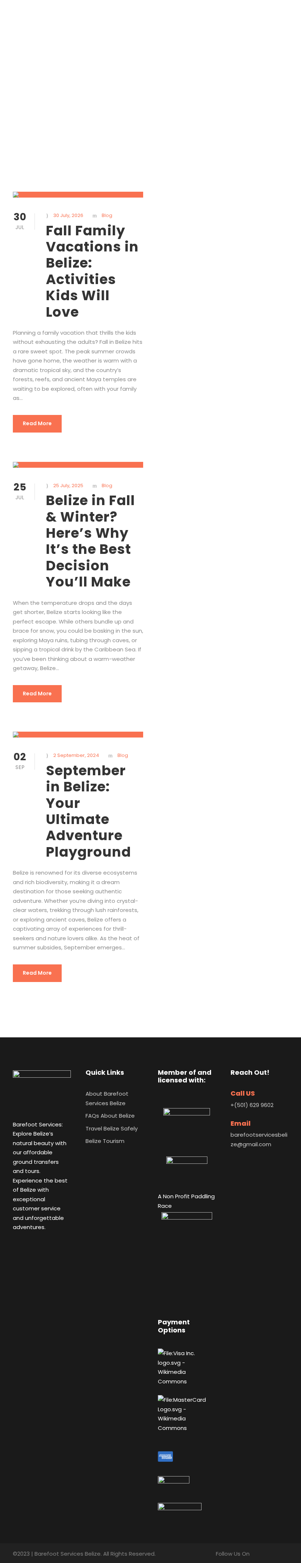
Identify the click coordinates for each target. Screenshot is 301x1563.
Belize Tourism (105, 1141)
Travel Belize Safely (112, 1128)
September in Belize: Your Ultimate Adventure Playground (88, 811)
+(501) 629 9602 (252, 1105)
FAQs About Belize (110, 1115)
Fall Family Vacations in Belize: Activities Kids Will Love (92, 271)
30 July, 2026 (68, 215)
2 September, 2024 (76, 755)
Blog (107, 215)
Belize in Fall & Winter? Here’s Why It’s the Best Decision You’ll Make (90, 541)
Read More (37, 423)
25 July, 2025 (68, 485)
